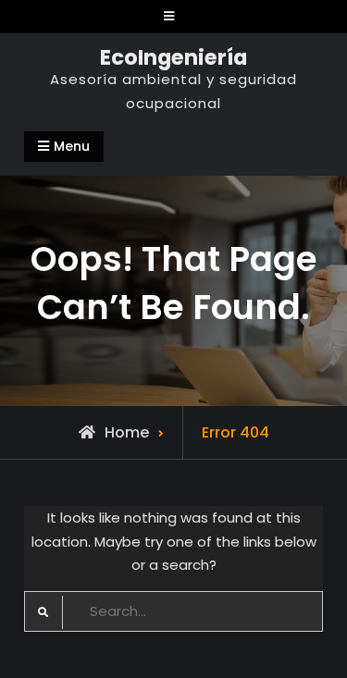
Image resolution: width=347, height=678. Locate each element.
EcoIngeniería (173, 57)
